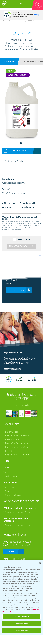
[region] (21, 597)
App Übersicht (22, 405)
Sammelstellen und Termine (19, 512)
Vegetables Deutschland (17, 454)
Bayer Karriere (12, 439)
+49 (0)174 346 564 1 (22, 544)
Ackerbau (10, 487)
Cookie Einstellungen (21, 617)
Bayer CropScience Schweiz (18, 446)
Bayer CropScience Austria (18, 443)
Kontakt (10, 551)
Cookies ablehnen (21, 624)
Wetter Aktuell (12, 476)
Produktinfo (8, 61)
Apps (7, 472)
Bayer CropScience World (17, 435)
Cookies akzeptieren (21, 630)
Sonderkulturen (13, 494)
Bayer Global (11, 431)
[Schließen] (2, 14)
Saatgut (9, 491)
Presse (8, 450)
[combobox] (21, 151)
